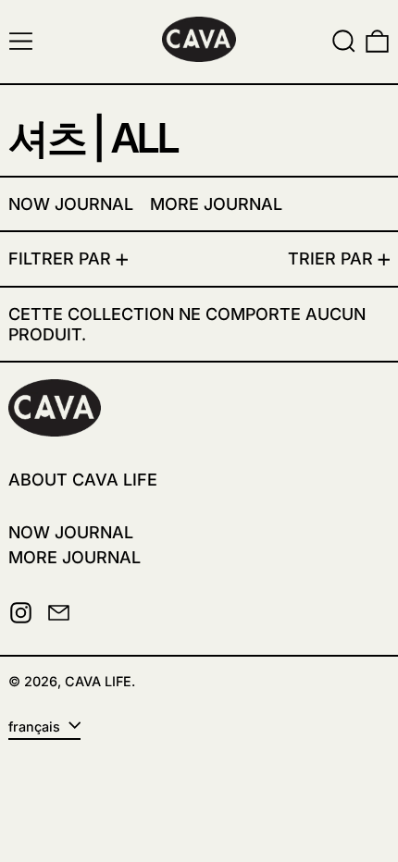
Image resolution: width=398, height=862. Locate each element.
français (36, 726)
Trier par (330, 258)
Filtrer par (59, 258)
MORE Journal (74, 557)
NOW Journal (70, 532)
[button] (343, 41)
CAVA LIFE (98, 681)
